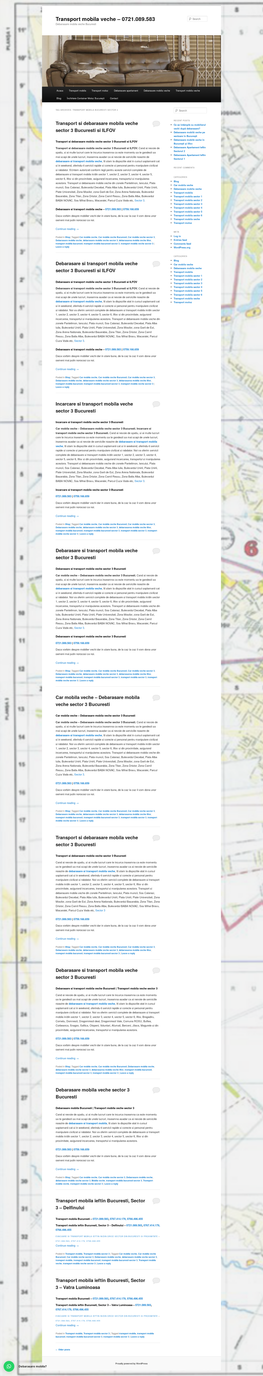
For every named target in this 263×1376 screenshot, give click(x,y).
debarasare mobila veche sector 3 (100, 240)
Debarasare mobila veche (157, 90)
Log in (177, 236)
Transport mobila (77, 90)
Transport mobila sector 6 (188, 215)
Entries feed (180, 240)
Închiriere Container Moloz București (85, 98)
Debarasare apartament (126, 90)
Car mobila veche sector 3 (141, 237)
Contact (114, 98)
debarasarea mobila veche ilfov (135, 240)
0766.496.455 (135, 1219)
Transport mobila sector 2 (188, 200)
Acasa (60, 90)
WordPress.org (182, 247)
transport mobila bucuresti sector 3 (102, 243)
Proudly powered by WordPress (131, 1363)
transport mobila (64, 1260)
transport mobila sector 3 (134, 530)
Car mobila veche (88, 237)
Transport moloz (100, 90)
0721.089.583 (113, 209)
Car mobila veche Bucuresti (112, 237)
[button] (9, 1366)
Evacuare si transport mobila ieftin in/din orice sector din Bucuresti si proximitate (107, 1236)
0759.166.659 (131, 209)
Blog (59, 98)
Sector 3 (139, 200)
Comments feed (182, 243)
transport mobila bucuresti (69, 243)
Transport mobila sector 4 (188, 207)
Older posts (63, 1349)
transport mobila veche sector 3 (137, 243)
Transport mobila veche (188, 90)
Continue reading (67, 229)
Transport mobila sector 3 (97, 1253)
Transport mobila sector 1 (188, 196)
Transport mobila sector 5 (188, 211)
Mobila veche (98, 1180)
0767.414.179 (118, 1219)
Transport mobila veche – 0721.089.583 (105, 19)
